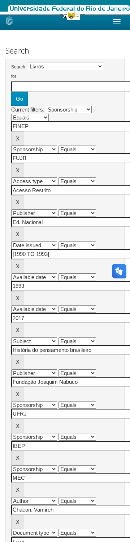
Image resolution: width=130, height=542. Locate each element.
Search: (18, 67)
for (13, 76)
